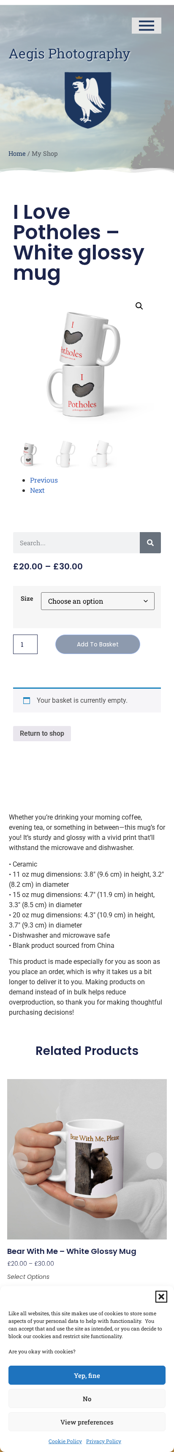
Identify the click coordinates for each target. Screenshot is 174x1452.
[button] (161, 1296)
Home (17, 153)
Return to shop (42, 733)
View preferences (87, 1422)
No (87, 1398)
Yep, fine (87, 1375)
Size (27, 599)
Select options (28, 1277)
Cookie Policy (65, 1441)
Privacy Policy (103, 1441)
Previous (44, 479)
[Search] (150, 542)
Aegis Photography (69, 53)
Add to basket (98, 644)
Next (37, 490)
